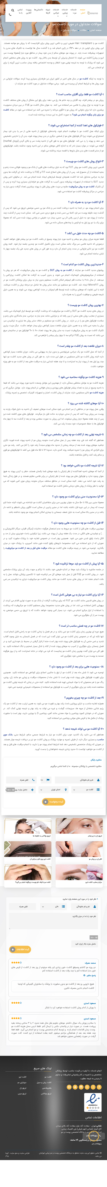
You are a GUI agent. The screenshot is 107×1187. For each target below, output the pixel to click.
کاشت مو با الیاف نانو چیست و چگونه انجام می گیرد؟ (32, 882)
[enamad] (93, 1102)
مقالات (83, 30)
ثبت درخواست (56, 802)
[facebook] (99, 1087)
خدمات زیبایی (65, 11)
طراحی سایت (25, 1153)
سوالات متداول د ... (67, 30)
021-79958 (92, 1136)
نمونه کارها (48, 11)
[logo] (92, 13)
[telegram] (93, 1087)
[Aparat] (69, 1087)
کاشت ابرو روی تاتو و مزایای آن (40, 859)
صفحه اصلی (82, 11)
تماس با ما (20, 11)
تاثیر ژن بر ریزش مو (95, 859)
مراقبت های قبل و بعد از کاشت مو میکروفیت (26, 548)
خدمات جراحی (56, 11)
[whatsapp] (87, 1087)
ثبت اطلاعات (23, 949)
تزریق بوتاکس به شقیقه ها (41, 836)
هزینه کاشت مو (97, 393)
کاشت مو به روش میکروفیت (81, 187)
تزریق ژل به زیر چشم (95, 836)
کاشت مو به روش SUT (61, 270)
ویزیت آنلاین (28, 11)
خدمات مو (73, 11)
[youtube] (75, 1087)
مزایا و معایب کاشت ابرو (94, 882)
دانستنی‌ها (38, 10)
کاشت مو (84, 79)
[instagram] (81, 1087)
